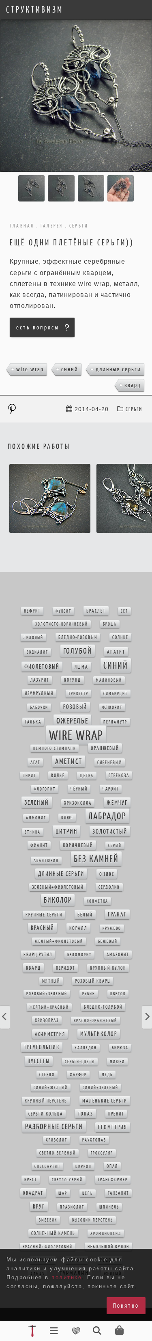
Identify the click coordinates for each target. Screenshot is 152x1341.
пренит (116, 1114)
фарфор (78, 1074)
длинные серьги (118, 369)
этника (33, 832)
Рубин (88, 994)
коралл (78, 928)
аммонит (36, 818)
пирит (29, 775)
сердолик (109, 887)
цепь (87, 1193)
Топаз (85, 1113)
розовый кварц (92, 981)
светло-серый (67, 1180)
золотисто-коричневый (61, 624)
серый (115, 845)
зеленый (36, 802)
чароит (111, 789)
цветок (118, 994)
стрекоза (119, 775)
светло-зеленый (57, 1153)
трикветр (78, 693)
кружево (112, 928)
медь (107, 1074)
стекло (47, 1074)
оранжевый (105, 748)
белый (85, 914)
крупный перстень (46, 1101)
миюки (117, 1061)
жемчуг (117, 802)
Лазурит (39, 680)
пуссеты (39, 1061)
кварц (132, 385)
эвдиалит (37, 652)
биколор (58, 900)
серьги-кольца (45, 1114)
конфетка (97, 901)
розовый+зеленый (46, 994)
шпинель (109, 1207)
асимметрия (50, 1034)
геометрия (112, 1127)
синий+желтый (51, 1087)
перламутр (115, 722)
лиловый (33, 637)
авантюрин (46, 860)
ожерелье (72, 721)
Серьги (134, 409)
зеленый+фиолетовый (57, 887)
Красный (42, 928)
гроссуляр (102, 1153)
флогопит (45, 789)
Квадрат (33, 1192)
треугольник (42, 1047)
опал (112, 1166)
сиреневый (109, 762)
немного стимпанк (54, 748)
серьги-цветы (80, 1061)
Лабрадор (107, 816)
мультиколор (98, 1034)
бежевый (108, 941)
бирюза (120, 1048)
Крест (30, 1180)
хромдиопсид (105, 1233)
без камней (96, 859)
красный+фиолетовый (48, 1247)
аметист (68, 761)
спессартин (47, 1166)
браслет (96, 610)
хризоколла (78, 803)
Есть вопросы (37, 327)
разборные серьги (54, 1126)
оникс (106, 874)
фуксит (63, 611)
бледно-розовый (77, 637)
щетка (87, 775)
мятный (51, 981)
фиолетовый (42, 666)
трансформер (113, 1180)
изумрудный (39, 693)
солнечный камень (53, 1233)
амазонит (118, 955)
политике (66, 1277)
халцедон (86, 1048)
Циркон (83, 1166)
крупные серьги (44, 915)
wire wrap (30, 369)
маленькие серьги (104, 1100)
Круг (39, 1206)
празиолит (72, 1207)
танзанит (118, 1193)
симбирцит (115, 693)
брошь (110, 624)
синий (69, 369)
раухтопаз (94, 1140)
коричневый (78, 845)
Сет (124, 611)
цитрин (66, 831)
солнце (120, 637)
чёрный (79, 789)
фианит (39, 845)
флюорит (112, 707)
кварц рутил (38, 955)
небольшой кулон (108, 1247)
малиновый (109, 680)
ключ (67, 818)
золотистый (109, 831)
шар (62, 1193)
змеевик (48, 1220)
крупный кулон (108, 968)
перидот (65, 968)
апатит (116, 651)
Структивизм (34, 9)
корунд (72, 680)
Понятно (126, 1305)
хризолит (56, 1140)
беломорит (79, 955)
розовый (75, 707)
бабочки (39, 707)
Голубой (77, 651)
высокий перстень (92, 1220)
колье (58, 775)
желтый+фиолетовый (59, 941)
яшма (81, 666)
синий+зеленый (100, 1087)
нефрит (32, 611)
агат (35, 762)
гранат (117, 914)
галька (33, 722)
